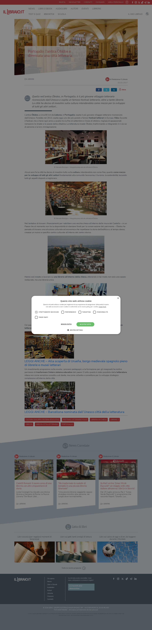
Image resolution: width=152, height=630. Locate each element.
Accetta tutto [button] (85, 324)
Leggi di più (102, 307)
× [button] (118, 298)
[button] (76, 330)
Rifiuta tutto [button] (66, 324)
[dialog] (76, 315)
